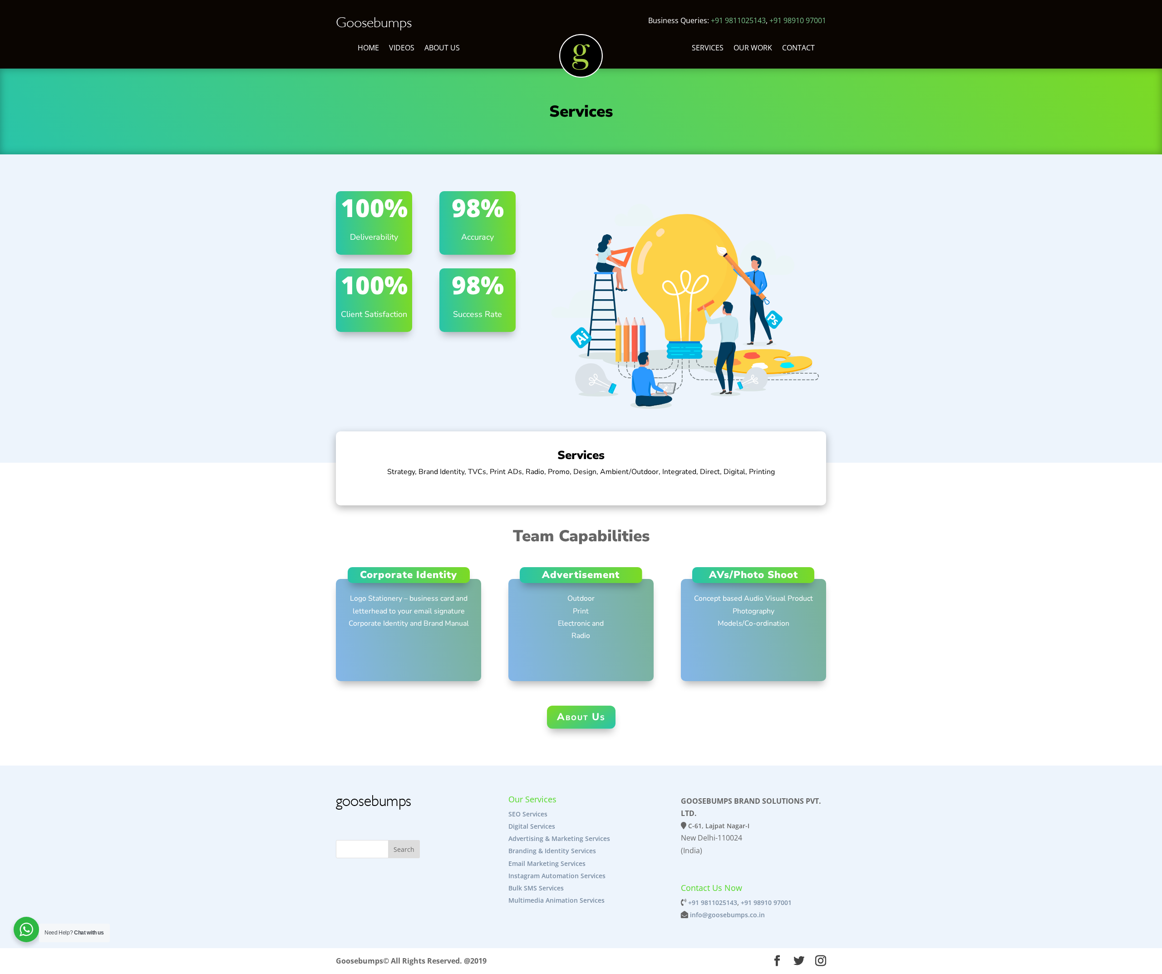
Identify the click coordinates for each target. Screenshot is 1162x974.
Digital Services (532, 826)
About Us (442, 48)
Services (708, 48)
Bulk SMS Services (536, 888)
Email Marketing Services (547, 863)
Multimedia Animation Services (556, 900)
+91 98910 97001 (797, 20)
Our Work (753, 48)
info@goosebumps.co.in (727, 914)
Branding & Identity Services (552, 850)
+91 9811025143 (738, 20)
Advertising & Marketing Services (559, 838)
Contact (798, 48)
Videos (401, 48)
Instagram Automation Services (557, 875)
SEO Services (527, 814)
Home (368, 48)
